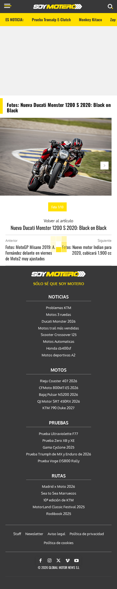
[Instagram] (49, 560)
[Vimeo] (67, 560)
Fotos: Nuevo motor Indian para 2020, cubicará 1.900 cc (87, 250)
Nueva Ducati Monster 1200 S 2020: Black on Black (58, 227)
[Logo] (57, 6)
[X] (58, 560)
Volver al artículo (58, 220)
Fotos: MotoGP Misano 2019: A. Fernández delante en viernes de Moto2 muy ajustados (30, 253)
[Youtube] (76, 560)
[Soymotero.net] (58, 274)
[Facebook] (40, 560)
